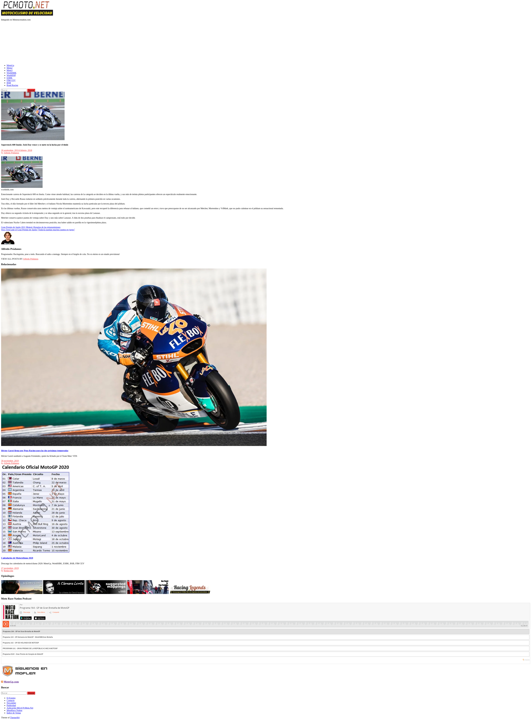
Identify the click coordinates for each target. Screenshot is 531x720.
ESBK (9, 78)
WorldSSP (11, 75)
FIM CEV (11, 80)
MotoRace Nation (14, 710)
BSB (9, 83)
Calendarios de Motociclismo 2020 (17, 558)
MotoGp (10, 65)
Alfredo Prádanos (11, 153)
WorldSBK (11, 73)
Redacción (8, 570)
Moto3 (9, 70)
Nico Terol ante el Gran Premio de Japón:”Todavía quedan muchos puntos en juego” (38, 230)
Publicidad (11, 705)
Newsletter (11, 703)
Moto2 (9, 68)
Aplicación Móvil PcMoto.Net (20, 708)
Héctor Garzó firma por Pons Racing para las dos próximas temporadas (34, 450)
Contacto (11, 700)
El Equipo (11, 698)
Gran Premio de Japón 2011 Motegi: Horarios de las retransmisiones (30, 227)
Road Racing (12, 85)
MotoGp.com (11, 681)
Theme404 (14, 717)
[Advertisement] (265, 42)
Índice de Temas (14, 713)
